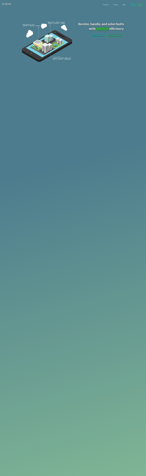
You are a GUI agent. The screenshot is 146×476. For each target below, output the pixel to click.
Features (106, 4)
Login (133, 4)
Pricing (115, 4)
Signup (140, 4)
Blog (124, 4)
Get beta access (114, 36)
